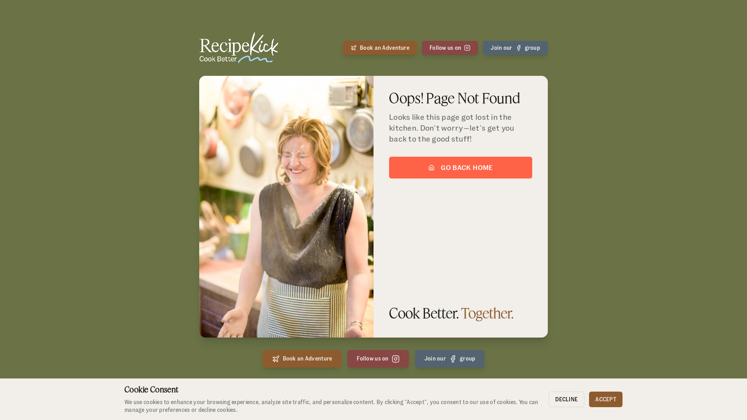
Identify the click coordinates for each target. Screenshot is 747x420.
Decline (566, 399)
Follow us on (445, 47)
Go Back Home (467, 167)
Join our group (515, 47)
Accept (605, 399)
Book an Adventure (384, 47)
